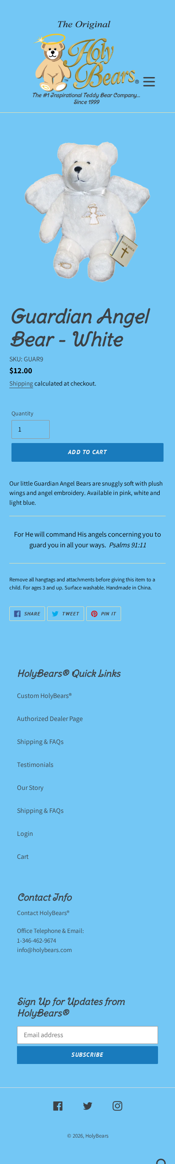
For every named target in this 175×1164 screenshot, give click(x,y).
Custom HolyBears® (44, 695)
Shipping (21, 383)
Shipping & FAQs (40, 741)
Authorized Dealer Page (50, 718)
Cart (22, 856)
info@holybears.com (44, 950)
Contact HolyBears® (43, 913)
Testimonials (35, 764)
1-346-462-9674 (36, 940)
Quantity (22, 413)
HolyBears (96, 1135)
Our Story (30, 787)
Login (25, 833)
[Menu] (149, 80)
